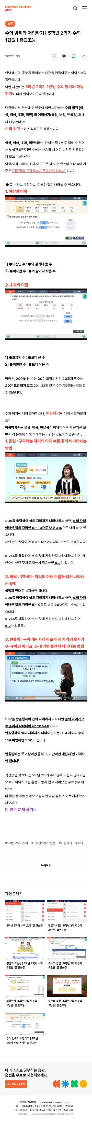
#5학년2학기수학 (17, 843)
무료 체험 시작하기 (16, 1084)
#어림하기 (66, 843)
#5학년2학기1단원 (43, 843)
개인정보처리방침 (28, 1102)
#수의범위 (82, 843)
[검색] (75, 8)
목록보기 (46, 865)
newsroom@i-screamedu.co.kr (54, 1102)
